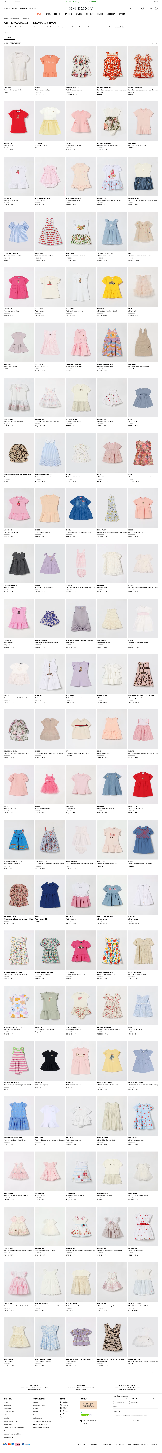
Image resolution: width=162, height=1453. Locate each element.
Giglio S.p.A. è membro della (91, 1422)
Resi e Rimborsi (37, 1418)
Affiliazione (7, 1415)
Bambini (23, 8)
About (5, 1402)
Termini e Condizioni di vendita (42, 1421)
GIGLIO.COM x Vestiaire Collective (14, 1427)
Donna (6, 8)
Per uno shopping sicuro (40, 1424)
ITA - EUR (6, 1)
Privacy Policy (143, 1416)
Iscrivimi (136, 1420)
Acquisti (35, 1408)
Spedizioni (36, 1415)
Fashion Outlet (107, 1444)
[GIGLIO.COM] (81, 8)
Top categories (120, 1444)
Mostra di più (119, 27)
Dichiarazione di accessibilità (12, 1434)
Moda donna (120, 1402)
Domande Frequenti (39, 1405)
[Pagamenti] (17, 1444)
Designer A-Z (94, 1444)
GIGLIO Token (8, 1424)
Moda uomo (134, 1402)
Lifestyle (33, 8)
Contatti (35, 1402)
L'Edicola (6, 1431)
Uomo (14, 8)
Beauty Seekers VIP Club (11, 1421)
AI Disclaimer (8, 1405)
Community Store (9, 1411)
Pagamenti (36, 1411)
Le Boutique (7, 1408)
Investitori (7, 1418)
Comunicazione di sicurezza (41, 1427)
